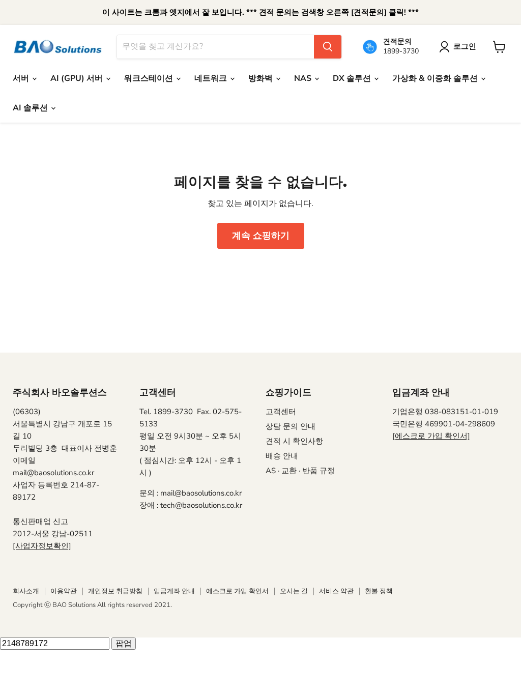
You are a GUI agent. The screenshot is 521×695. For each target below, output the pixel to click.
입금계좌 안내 (174, 591)
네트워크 (211, 78)
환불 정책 (379, 591)
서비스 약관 (336, 591)
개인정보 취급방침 (115, 591)
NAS (303, 78)
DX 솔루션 (353, 78)
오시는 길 (294, 591)
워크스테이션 (149, 78)
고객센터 (281, 412)
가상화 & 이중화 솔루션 (436, 78)
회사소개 (26, 591)
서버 (22, 78)
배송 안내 (282, 456)
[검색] (327, 47)
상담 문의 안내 (290, 426)
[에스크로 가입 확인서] (431, 436)
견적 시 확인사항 (294, 441)
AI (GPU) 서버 (77, 78)
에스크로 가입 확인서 (237, 591)
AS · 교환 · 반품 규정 (300, 471)
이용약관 (63, 591)
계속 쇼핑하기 (261, 235)
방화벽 (261, 78)
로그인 (464, 46)
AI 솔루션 (31, 107)
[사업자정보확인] (42, 546)
